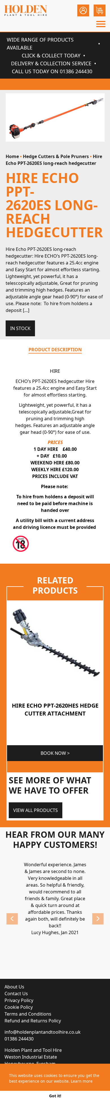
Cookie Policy (19, 1007)
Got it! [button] (55, 1095)
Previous (12, 919)
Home (12, 156)
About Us (14, 987)
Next (98, 919)
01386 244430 (19, 1039)
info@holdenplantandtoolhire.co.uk (43, 1032)
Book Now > (55, 753)
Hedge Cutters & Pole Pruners (56, 156)
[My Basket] (99, 10)
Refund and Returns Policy (33, 1021)
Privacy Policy (19, 1000)
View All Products (35, 810)
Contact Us (16, 993)
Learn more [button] (82, 1081)
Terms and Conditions (28, 1014)
